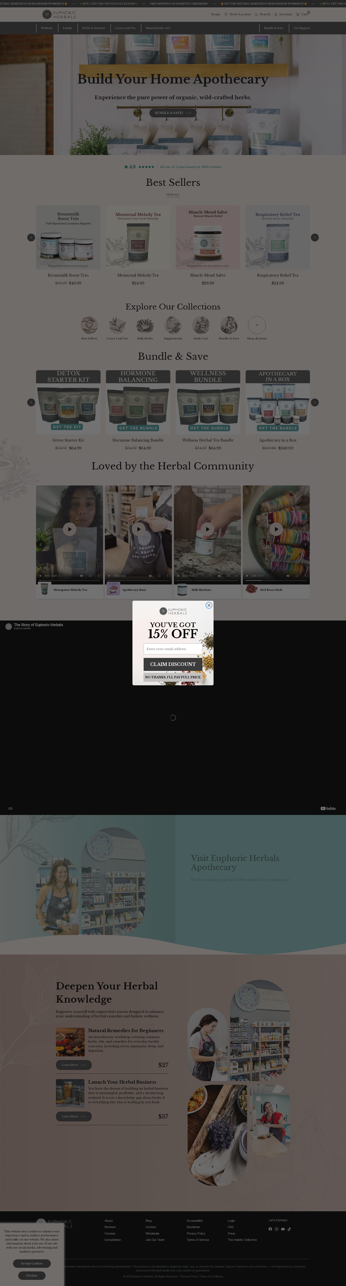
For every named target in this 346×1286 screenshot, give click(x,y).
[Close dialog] (209, 605)
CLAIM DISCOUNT (173, 664)
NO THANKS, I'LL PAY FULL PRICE (173, 677)
